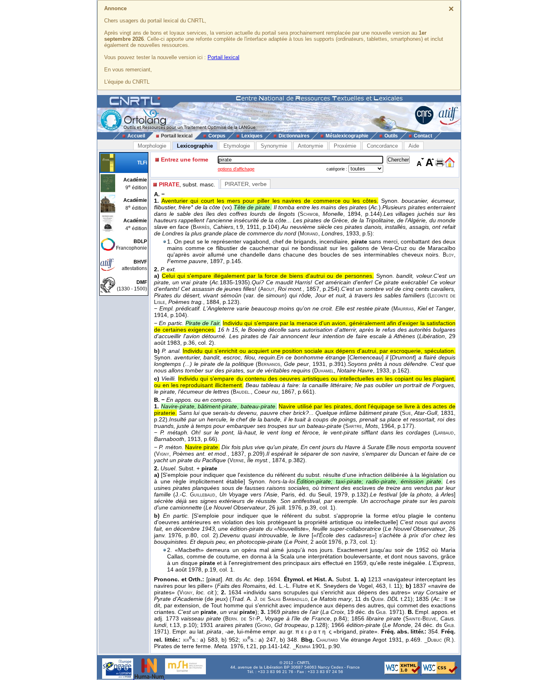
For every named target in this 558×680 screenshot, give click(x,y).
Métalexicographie (347, 136)
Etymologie (236, 146)
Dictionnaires (294, 136)
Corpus (216, 136)
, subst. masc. (187, 184)
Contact (423, 136)
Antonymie (310, 146)
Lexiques (252, 136)
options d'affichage (236, 168)
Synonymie (274, 146)
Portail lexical (223, 57)
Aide (413, 146)
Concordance (382, 146)
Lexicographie (195, 146)
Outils (391, 136)
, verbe (246, 184)
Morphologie (152, 146)
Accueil (136, 136)
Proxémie (345, 146)
